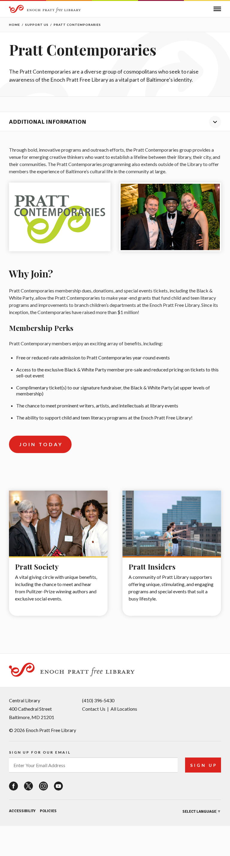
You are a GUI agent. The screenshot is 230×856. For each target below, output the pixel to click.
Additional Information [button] (47, 122)
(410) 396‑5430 (98, 700)
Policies (48, 811)
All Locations (124, 709)
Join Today (41, 444)
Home (14, 24)
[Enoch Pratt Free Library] (45, 9)
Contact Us (93, 709)
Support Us (37, 24)
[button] (217, 9)
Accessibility (22, 811)
